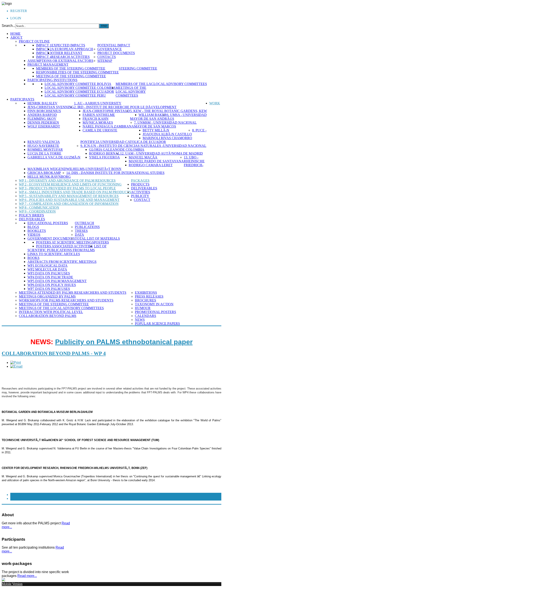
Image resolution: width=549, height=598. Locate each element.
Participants (22, 99)
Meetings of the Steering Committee (71, 76)
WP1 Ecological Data (47, 265)
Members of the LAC (135, 84)
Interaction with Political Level (51, 312)
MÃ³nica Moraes (98, 122)
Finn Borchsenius (44, 111)
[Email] (16, 366)
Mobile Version (12, 584)
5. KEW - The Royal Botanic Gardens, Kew (168, 111)
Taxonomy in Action (154, 304)
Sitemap (104, 60)
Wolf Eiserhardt (43, 126)
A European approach (72, 49)
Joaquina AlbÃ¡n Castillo (167, 134)
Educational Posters (47, 223)
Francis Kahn (96, 118)
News (140, 319)
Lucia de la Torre (44, 153)
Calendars (145, 316)
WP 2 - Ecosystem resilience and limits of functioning (70, 184)
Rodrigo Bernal (104, 153)
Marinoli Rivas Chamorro (167, 138)
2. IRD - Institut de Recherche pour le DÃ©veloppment (125, 107)
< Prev (16, 494)
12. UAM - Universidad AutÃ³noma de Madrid (161, 153)
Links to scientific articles (53, 254)
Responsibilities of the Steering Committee (77, 72)
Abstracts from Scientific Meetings (62, 261)
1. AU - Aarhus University (97, 103)
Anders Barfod (42, 115)
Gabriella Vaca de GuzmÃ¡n (53, 157)
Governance (109, 49)
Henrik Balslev (42, 103)
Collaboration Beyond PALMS (47, 316)
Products (140, 184)
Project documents (116, 53)
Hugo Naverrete (43, 146)
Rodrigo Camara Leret (151, 165)
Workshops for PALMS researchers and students (66, 300)
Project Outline (34, 41)
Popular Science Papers (157, 323)
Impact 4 (43, 57)
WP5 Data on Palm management (57, 281)
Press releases (149, 296)
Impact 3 (43, 53)
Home (15, 33)
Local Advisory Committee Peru (75, 95)
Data (79, 234)
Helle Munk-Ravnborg (49, 176)
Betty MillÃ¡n (156, 130)
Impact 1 (43, 45)
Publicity (140, 196)
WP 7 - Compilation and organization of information (69, 203)
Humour (143, 308)
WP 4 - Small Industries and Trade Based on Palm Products (75, 192)
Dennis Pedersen (43, 122)
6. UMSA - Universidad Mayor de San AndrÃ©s (168, 116)
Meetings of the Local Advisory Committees (131, 91)
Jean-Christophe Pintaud (106, 111)
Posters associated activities (64, 246)
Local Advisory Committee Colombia (80, 88)
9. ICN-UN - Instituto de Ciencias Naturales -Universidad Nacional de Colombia (143, 147)
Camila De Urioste (100, 130)
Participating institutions (52, 80)
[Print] (15, 362)
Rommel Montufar (45, 149)
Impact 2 (43, 49)
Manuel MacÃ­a (143, 157)
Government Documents (51, 238)
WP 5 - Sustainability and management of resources (69, 196)
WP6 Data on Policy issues (51, 285)
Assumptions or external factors (60, 60)
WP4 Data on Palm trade (50, 277)
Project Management (47, 64)
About (16, 37)
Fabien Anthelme (99, 115)
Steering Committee (138, 68)
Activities (140, 192)
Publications (87, 227)
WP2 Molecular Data (47, 269)
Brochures (145, 300)
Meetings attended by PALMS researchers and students (72, 292)
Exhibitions (146, 292)
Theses (81, 231)
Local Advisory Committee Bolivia (78, 84)
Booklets (36, 231)
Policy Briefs (31, 215)
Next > (16, 498)
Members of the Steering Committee (70, 68)
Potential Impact (113, 45)
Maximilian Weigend (46, 169)
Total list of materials (97, 238)
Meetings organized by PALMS (47, 296)
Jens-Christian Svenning (50, 107)
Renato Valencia (43, 142)
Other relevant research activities (70, 55)
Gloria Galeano (104, 149)
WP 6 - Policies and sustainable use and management (69, 200)
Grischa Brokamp (44, 173)
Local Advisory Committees (180, 84)
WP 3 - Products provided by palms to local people (67, 188)
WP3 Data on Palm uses (48, 273)
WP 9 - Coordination (37, 211)
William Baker (153, 115)
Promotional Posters (155, 312)
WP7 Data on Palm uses (48, 289)
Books (33, 258)
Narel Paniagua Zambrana (108, 126)
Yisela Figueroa (104, 157)
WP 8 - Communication (39, 207)
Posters (101, 242)
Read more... (27, 576)
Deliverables (32, 219)
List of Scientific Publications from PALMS (67, 248)
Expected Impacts (68, 45)
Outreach (84, 223)
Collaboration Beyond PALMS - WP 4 (54, 353)
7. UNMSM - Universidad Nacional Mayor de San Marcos (165, 124)
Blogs (33, 227)
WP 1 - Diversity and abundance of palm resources (67, 180)
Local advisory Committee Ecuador (79, 91)
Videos (33, 234)
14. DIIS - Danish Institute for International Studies (115, 173)
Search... (8, 25)
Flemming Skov (41, 118)
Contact (142, 200)
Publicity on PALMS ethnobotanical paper (124, 342)
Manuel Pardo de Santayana (156, 161)
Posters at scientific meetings (65, 242)
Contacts (106, 57)
